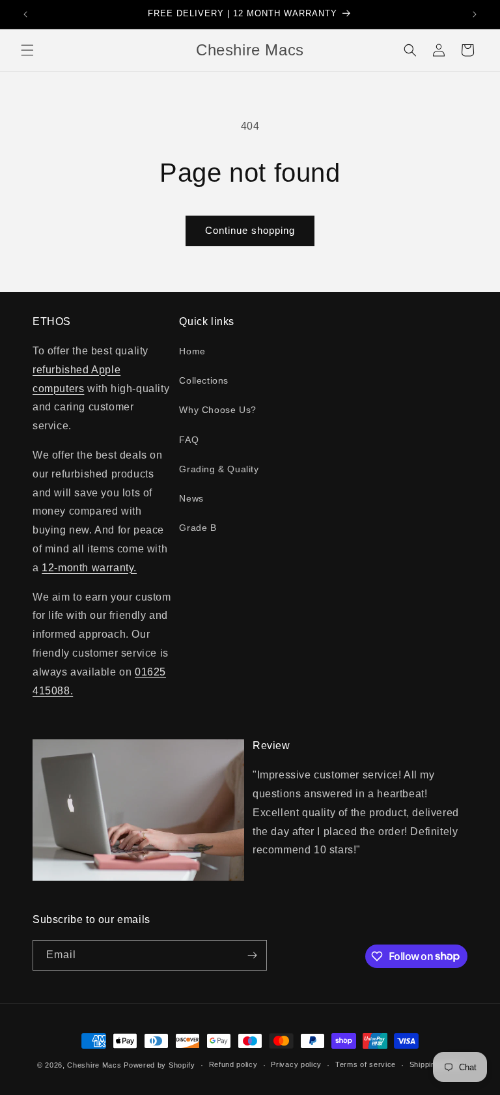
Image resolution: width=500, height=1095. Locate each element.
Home (192, 351)
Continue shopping (250, 230)
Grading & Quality (218, 469)
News (191, 498)
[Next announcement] (474, 14)
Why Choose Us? (217, 410)
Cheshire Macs (94, 1065)
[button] (27, 50)
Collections (204, 380)
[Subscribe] (252, 955)
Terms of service (365, 1064)
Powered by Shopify (159, 1065)
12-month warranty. (89, 567)
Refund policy (233, 1064)
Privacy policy (296, 1064)
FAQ (189, 439)
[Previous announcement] (25, 14)
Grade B (197, 527)
